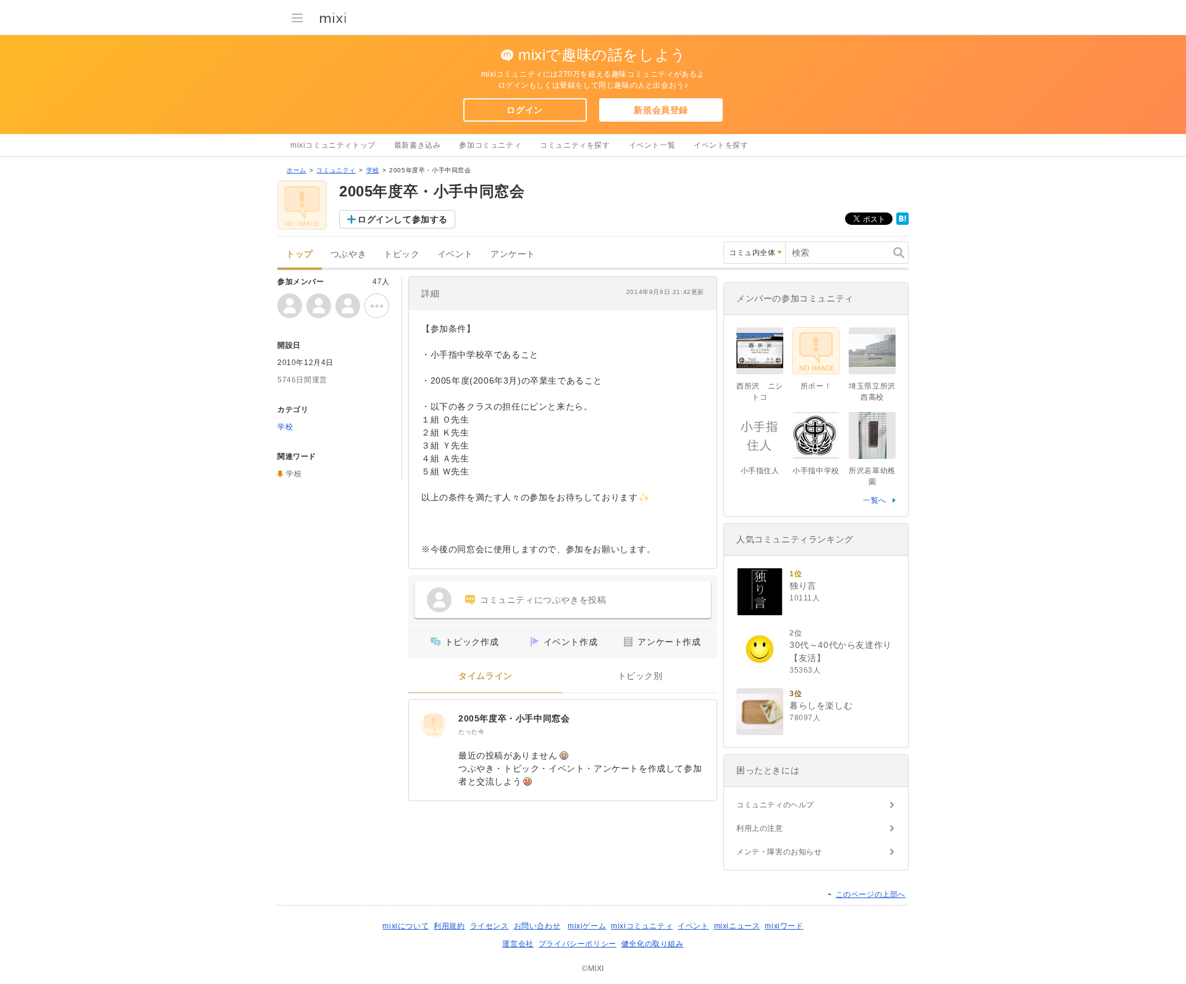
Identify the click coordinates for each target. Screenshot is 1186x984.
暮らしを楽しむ (820, 705)
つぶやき (348, 254)
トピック (401, 254)
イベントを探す (721, 145)
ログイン (524, 110)
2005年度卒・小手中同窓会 (514, 718)
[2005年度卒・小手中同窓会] (433, 724)
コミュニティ (336, 170)
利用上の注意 (759, 828)
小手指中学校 (816, 470)
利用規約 (449, 926)
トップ (299, 254)
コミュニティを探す (575, 145)
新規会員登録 (661, 110)
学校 (372, 170)
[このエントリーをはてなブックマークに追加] (902, 222)
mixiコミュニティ (642, 926)
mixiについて (405, 926)
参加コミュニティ (490, 145)
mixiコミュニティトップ (333, 145)
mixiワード (784, 926)
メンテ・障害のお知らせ (779, 851)
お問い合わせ (537, 926)
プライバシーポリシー (577, 944)
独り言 (803, 586)
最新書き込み (417, 145)
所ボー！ (816, 386)
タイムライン (485, 676)
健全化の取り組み (652, 944)
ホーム (296, 170)
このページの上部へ (871, 894)
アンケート (513, 254)
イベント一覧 (652, 145)
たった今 (471, 731)
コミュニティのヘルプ (775, 805)
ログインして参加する (403, 219)
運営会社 (517, 944)
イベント (455, 254)
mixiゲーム (587, 926)
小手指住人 (760, 470)
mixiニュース (737, 926)
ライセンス (489, 926)
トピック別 (640, 676)
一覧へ (874, 500)
